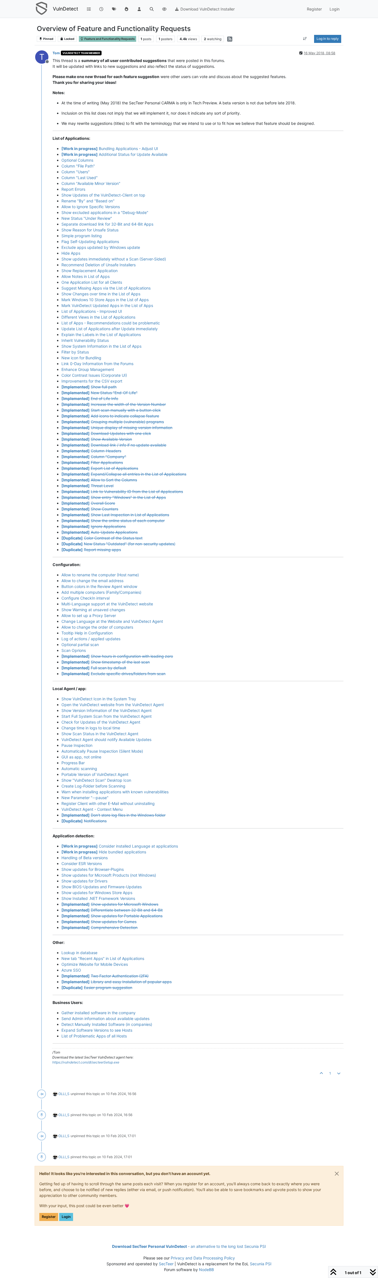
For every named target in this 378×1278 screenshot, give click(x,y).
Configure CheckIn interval (85, 598)
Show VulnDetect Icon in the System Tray (98, 698)
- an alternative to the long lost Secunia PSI (189, 1246)
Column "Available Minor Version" (90, 183)
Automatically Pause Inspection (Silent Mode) (102, 751)
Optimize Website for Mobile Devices (94, 964)
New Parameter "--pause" (84, 797)
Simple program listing (81, 235)
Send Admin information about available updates (105, 1018)
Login (66, 1217)
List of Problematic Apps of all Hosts (94, 1036)
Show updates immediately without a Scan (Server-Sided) (113, 259)
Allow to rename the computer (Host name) (100, 574)
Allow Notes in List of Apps (85, 276)
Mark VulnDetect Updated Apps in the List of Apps (107, 305)
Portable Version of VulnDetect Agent (94, 774)
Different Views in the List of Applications (98, 317)
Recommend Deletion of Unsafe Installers (98, 264)
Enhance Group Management (87, 369)
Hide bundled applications (103, 852)
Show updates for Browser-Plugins (92, 869)
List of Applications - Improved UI (91, 311)
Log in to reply (328, 39)
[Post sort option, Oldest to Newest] (305, 39)
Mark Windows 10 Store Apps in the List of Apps (105, 299)
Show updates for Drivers (84, 881)
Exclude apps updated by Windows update (100, 247)
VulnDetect (65, 9)
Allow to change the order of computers (97, 627)
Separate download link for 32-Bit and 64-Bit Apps (107, 224)
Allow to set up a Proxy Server (88, 615)
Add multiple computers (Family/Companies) (101, 592)
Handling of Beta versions (84, 857)
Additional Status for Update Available (114, 154)
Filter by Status (75, 352)
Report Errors (73, 189)
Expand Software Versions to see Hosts (96, 1030)
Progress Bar (73, 762)
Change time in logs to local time (90, 728)
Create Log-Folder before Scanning (93, 786)
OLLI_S (63, 1094)
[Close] (336, 1173)
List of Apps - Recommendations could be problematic (110, 323)
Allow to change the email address (92, 580)
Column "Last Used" (79, 177)
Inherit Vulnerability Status (85, 340)
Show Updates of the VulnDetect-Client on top (103, 195)
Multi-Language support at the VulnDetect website (107, 603)
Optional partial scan (80, 644)
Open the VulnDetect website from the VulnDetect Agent (112, 704)
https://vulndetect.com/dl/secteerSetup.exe (85, 1062)
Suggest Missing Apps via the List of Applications (106, 288)
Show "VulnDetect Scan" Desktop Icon (96, 780)
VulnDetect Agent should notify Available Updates (106, 739)
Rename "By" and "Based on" (88, 200)
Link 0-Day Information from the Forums (97, 363)
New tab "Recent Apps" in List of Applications (102, 958)
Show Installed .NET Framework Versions (98, 898)
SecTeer (166, 1263)
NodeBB (206, 1269)
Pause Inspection (76, 745)
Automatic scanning (79, 768)
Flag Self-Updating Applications (90, 241)
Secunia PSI (260, 1263)
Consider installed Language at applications (119, 846)
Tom (56, 53)
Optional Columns (77, 160)
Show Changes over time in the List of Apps (100, 293)
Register (49, 1217)
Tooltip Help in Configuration (87, 633)
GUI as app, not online (81, 757)
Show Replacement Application (89, 270)
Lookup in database (79, 952)
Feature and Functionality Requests (109, 39)
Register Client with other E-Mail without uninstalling (108, 803)
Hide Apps (70, 253)
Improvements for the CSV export (91, 381)
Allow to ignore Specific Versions (90, 206)
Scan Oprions (73, 650)
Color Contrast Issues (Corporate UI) (94, 375)
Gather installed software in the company (98, 1012)
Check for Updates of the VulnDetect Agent (100, 722)
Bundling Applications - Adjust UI (109, 148)
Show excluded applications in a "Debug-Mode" (104, 212)
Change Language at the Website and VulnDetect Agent (112, 621)
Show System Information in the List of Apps (101, 346)
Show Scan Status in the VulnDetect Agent (99, 733)
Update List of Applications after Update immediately (109, 328)
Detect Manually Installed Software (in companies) (106, 1024)
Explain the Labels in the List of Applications (101, 334)
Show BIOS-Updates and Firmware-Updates (101, 886)
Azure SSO (71, 970)
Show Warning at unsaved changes (93, 609)
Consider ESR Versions (81, 863)
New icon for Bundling (81, 357)
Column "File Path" (78, 166)
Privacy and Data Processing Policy (203, 1258)
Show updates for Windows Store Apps (96, 892)
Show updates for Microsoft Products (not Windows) (108, 875)
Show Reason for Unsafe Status (89, 230)
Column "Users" (75, 171)
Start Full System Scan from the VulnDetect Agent (106, 716)
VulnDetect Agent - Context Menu (92, 809)
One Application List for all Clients (91, 282)
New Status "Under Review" (86, 218)
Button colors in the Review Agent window (99, 586)
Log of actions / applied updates (90, 638)
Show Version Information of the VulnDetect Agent (106, 710)
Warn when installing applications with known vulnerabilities (115, 791)
